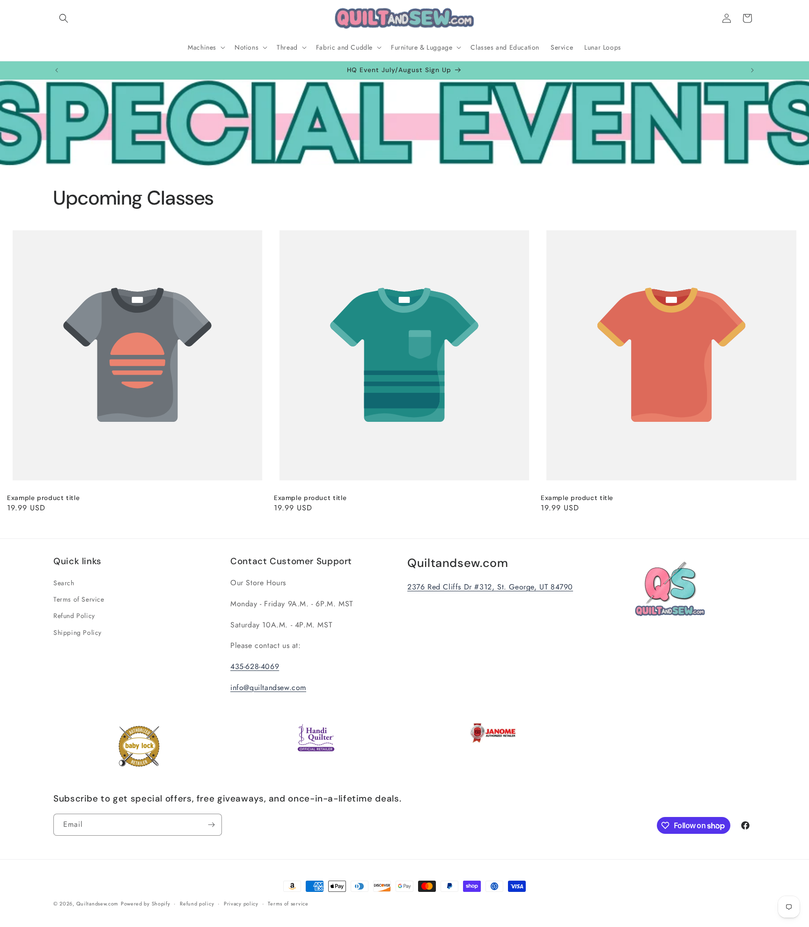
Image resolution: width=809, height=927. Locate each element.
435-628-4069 (254, 666)
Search (63, 583)
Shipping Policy (77, 632)
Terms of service (288, 903)
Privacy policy (241, 903)
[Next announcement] (752, 70)
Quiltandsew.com (97, 903)
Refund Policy (74, 615)
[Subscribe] (211, 825)
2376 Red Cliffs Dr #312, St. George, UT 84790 (490, 586)
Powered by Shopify (145, 903)
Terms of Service (78, 599)
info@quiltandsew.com (268, 687)
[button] (63, 18)
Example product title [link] (43, 498)
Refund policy (197, 903)
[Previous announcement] (56, 70)
